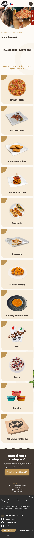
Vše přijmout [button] (8, 530)
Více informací (10, 512)
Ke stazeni (17, 32)
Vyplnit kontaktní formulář (17, 472)
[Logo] (4, 4)
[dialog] (17, 516)
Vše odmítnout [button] (25, 530)
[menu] (31, 4)
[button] (17, 535)
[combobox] (29, 497)
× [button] (32, 497)
